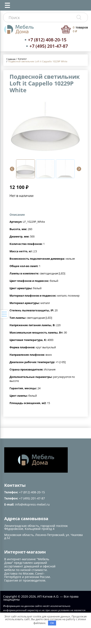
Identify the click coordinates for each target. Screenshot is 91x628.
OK (52, 623)
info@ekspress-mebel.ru (32, 504)
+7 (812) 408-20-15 (47, 40)
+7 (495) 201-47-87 (48, 46)
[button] (12, 168)
